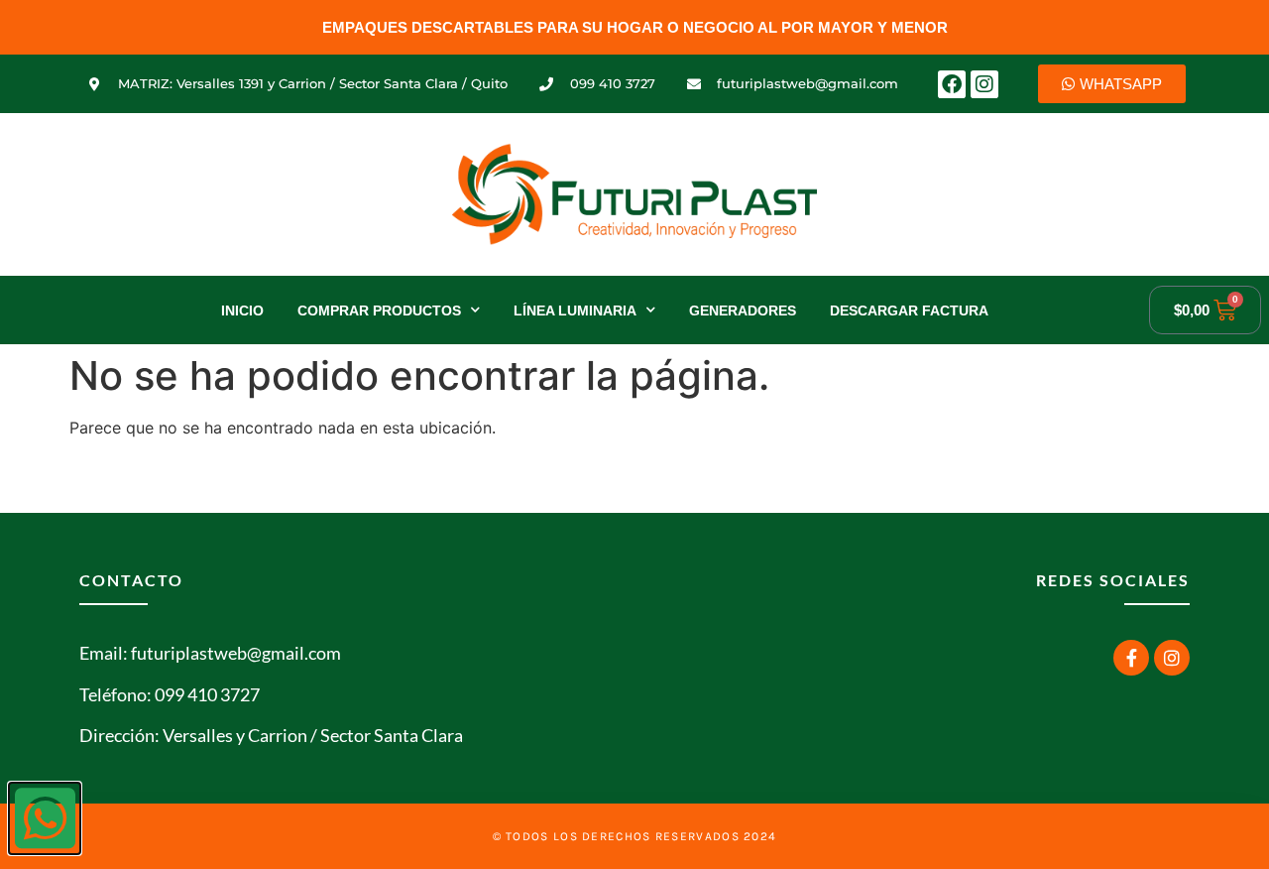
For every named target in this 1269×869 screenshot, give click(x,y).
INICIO (242, 310)
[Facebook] (952, 84)
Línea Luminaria (575, 310)
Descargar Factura (909, 310)
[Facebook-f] (1131, 658)
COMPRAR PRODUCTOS (379, 310)
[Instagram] (984, 84)
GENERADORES (742, 310)
